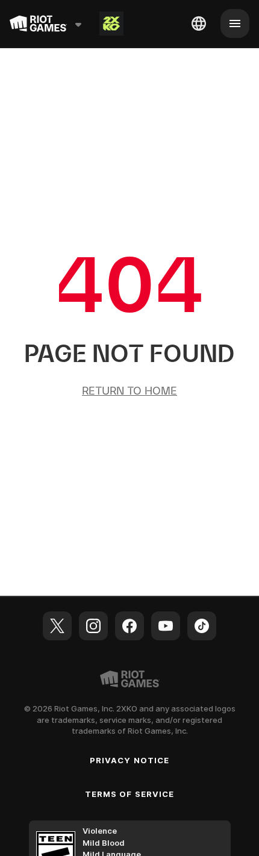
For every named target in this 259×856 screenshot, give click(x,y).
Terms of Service (129, 794)
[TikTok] (202, 626)
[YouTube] (165, 626)
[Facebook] (129, 626)
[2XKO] (111, 23)
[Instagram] (93, 626)
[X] (57, 626)
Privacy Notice (129, 760)
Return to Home (129, 390)
